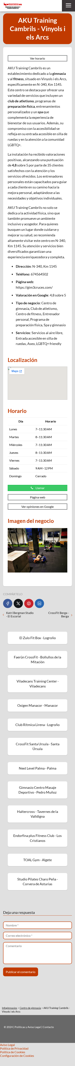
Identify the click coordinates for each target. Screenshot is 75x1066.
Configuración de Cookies (17, 1055)
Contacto (48, 1027)
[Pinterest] (28, 603)
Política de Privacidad (14, 1048)
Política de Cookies (12, 1052)
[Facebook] (7, 603)
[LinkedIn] (39, 603)
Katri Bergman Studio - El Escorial (19, 614)
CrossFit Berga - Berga (58, 614)
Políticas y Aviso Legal (28, 1027)
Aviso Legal (7, 1045)
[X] (18, 603)
